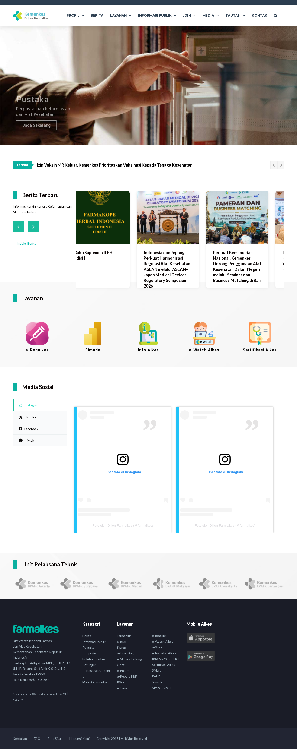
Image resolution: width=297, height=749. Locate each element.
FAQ (37, 738)
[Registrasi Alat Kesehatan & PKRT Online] (37, 333)
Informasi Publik (155, 15)
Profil (73, 15)
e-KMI (121, 642)
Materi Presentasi (95, 682)
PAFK (156, 676)
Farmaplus (124, 636)
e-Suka (157, 647)
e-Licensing (125, 653)
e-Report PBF (127, 676)
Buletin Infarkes (94, 659)
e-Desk (122, 688)
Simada (92, 350)
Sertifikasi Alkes (260, 350)
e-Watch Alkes (204, 350)
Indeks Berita (26, 243)
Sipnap (122, 647)
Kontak (259, 15)
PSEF (120, 682)
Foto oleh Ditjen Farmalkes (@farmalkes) (123, 525)
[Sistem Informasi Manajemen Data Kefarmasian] (92, 333)
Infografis (89, 653)
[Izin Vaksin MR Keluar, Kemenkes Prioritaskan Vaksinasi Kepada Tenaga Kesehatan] (252, 217)
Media (208, 15)
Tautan (233, 15)
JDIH (187, 15)
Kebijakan (20, 738)
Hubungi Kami (79, 738)
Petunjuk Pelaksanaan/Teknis (96, 670)
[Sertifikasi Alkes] (259, 333)
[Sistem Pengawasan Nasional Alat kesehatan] (204, 333)
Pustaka (88, 647)
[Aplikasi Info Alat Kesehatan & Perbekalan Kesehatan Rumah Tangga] (148, 333)
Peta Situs (54, 738)
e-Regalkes (37, 350)
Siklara (156, 670)
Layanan (118, 15)
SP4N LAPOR (162, 688)
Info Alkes (148, 350)
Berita (97, 15)
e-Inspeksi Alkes (164, 653)
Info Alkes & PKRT (165, 659)
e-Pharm (123, 671)
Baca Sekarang (33, 125)
